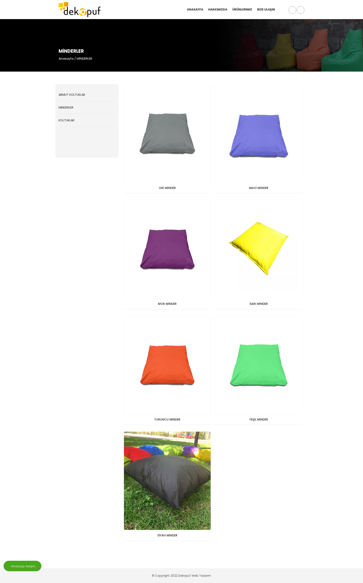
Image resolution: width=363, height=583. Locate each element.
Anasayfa (66, 58)
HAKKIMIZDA (217, 9)
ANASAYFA (195, 9)
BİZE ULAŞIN (266, 9)
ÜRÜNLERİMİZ (242, 9)
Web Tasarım (201, 576)
